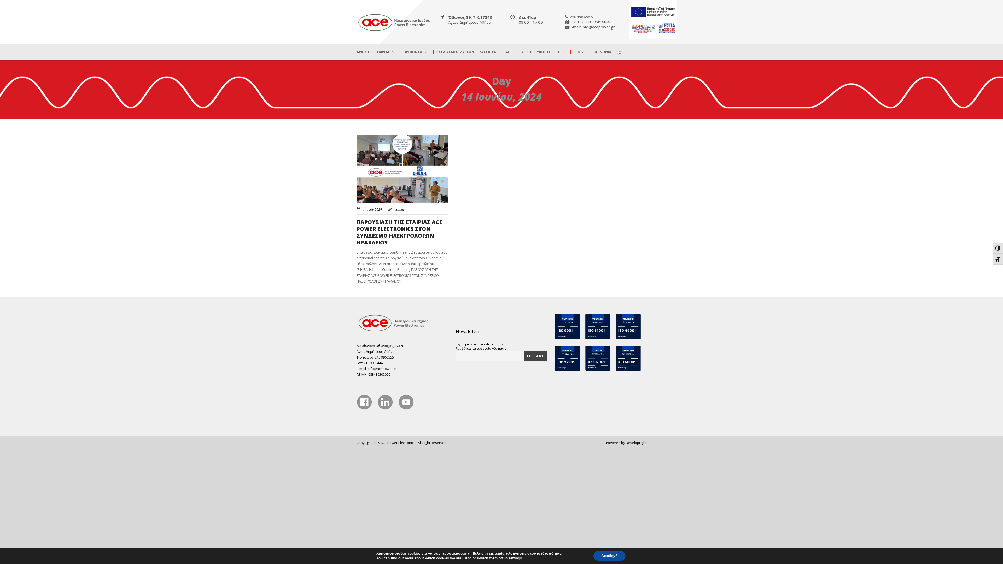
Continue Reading (398, 275)
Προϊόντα (413, 52)
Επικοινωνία (599, 52)
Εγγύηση (523, 52)
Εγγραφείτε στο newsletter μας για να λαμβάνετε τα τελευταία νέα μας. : (483, 346)
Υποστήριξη (548, 52)
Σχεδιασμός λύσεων (455, 52)
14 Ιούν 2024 (372, 209)
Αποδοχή (609, 555)
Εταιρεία (382, 52)
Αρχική (363, 52)
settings (515, 558)
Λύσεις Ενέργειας (495, 52)
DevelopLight (636, 442)
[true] (394, 22)
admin (399, 209)
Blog (578, 52)
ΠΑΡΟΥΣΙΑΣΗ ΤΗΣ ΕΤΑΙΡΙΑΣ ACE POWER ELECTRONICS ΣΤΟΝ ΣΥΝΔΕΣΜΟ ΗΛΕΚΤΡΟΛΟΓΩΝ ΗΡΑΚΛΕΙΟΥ (399, 232)
